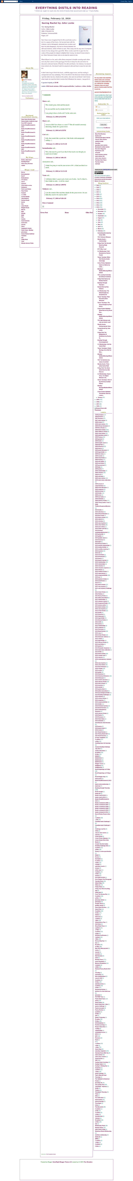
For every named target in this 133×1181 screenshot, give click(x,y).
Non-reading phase (100, 976)
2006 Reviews (99, 416)
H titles (97, 913)
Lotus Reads (24, 206)
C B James (24, 179)
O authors (98, 980)
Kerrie (23, 202)
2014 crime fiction (100, 664)
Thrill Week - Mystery (101, 1086)
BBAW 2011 (98, 760)
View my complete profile (27, 95)
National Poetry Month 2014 (102, 969)
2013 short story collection (102, 650)
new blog (97, 972)
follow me (97, 885)
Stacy (23, 226)
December (101, 209)
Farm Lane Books (26, 189)
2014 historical (99, 674)
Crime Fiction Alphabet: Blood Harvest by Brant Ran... (105, 310)
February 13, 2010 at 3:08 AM (56, 157)
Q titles (97, 1013)
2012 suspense (99, 627)
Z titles (97, 1146)
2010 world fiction (100, 581)
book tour (97, 786)
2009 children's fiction (101, 431)
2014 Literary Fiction (101, 681)
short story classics (100, 158)
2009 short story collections (103, 480)
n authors (97, 965)
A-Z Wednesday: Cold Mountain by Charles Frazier (104, 253)
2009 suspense (99, 489)
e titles (97, 862)
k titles (97, 933)
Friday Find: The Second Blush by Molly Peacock (104, 245)
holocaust (98, 916)
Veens (44, 175)
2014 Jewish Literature (101, 679)
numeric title (98, 978)
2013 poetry (98, 646)
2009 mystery (99, 459)
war (96, 1123)
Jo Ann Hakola (25, 196)
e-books (97, 864)
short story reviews (100, 1056)
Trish (22, 241)
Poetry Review (99, 1010)
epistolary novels (100, 866)
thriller (97, 1088)
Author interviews (100, 750)
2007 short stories (100, 420)
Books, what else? (26, 160)
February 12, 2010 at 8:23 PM (56, 117)
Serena (23, 224)
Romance (97, 1038)
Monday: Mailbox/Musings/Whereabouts (105, 316)
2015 (97, 196)
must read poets (99, 961)
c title (96, 819)
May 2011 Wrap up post (101, 948)
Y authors (97, 1140)
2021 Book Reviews (100, 735)
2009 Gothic (98, 441)
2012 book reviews (100, 607)
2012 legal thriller (100, 618)
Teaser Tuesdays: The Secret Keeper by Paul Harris (104, 304)
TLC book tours (99, 1097)
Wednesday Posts (100, 1125)
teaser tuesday (99, 1073)
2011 (97, 205)
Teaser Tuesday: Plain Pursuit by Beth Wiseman (104, 298)
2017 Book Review (100, 732)
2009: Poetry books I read (102, 502)
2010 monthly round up (101, 549)
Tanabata (23, 235)
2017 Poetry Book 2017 (101, 734)
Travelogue (98, 1103)
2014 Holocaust (99, 678)
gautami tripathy (27, 79)
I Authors (97, 918)
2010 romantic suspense (102, 567)
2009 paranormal (100, 465)
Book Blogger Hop (100, 776)
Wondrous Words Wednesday (103, 1131)
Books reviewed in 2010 (101, 810)
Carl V (23, 181)
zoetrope (97, 163)
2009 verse (98, 495)
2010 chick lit (98, 519)
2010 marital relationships (102, 545)
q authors (97, 1012)
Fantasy (97, 875)
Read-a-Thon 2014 (100, 1026)
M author (97, 944)
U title (96, 1110)
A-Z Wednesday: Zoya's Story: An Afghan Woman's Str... (104, 375)
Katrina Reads (25, 200)
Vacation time (99, 1116)
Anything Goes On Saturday (103, 743)
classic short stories (101, 832)
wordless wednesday (101, 1135)
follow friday (98, 883)
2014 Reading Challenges (102, 694)
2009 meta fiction (100, 457)
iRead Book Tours (100, 926)
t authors (97, 1069)
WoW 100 (97, 1137)
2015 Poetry (98, 715)
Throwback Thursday (101, 1092)
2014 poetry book (100, 689)
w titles (97, 1122)
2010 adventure (99, 512)
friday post (98, 892)
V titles (97, 1114)
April (99, 226)
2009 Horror (98, 448)
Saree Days (98, 1049)
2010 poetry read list (101, 560)
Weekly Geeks (99, 1127)
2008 (97, 402)
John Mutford (25, 198)
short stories (98, 1054)
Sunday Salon (99, 1064)
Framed (23, 193)
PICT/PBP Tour (99, 997)
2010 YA (97, 582)
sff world (97, 152)
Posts (98, 107)
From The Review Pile (101, 894)
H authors (98, 911)
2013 (97, 200)
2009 (97, 399)
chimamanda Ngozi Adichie (102, 137)
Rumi (96, 1040)
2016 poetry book (100, 728)
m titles (97, 946)
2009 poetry (98, 469)
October (100, 213)
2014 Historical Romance (102, 676)
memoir (97, 952)
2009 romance (99, 472)
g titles (97, 898)
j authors (97, 928)
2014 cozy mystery (100, 663)
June (99, 222)
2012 (97, 203)
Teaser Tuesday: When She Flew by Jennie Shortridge (104, 259)
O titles (97, 982)
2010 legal (98, 541)
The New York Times (100, 160)
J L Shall (23, 194)
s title (96, 1045)
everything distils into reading (66, 7)
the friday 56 (98, 1082)
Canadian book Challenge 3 (102, 821)
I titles (96, 920)
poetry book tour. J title (101, 1004)
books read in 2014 (100, 797)
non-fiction (98, 974)
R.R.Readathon (99, 1023)
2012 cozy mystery (100, 608)
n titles (97, 967)
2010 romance (99, 566)
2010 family (98, 510)
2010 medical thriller (100, 547)
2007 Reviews (99, 418)
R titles (97, 1021)
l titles (96, 939)
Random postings (100, 1025)
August (100, 218)
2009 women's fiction (101, 500)
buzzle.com (98, 136)
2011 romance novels (101, 601)
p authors (97, 985)
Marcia (23, 209)
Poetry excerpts (99, 1008)
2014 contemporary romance (103, 659)
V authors (97, 1112)
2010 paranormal (100, 556)
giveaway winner (99, 900)
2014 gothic (98, 672)
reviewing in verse (100, 1032)
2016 (97, 194)
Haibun (97, 914)
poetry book (98, 1002)
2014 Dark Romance (101, 666)
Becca (23, 172)
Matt (22, 211)
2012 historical (99, 614)
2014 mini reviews (100, 683)
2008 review (98, 422)
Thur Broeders (88, 1162)
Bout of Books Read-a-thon (102, 814)
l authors (97, 937)
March (100, 228)
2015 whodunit (99, 720)
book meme (98, 778)
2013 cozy (98, 633)
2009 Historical (99, 446)
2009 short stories (100, 478)
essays (97, 868)
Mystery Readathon (100, 963)
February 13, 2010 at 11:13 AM (56, 171)
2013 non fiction (99, 644)
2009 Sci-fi (98, 474)
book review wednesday (101, 784)
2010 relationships (100, 562)
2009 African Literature (101, 426)
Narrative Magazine (100, 149)
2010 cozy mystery (100, 523)
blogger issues (99, 763)
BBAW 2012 (98, 762)
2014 (97, 198)
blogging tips (98, 767)
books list (97, 793)
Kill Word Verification (101, 935)
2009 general (98, 439)
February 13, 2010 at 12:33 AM (56, 144)
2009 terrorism (99, 491)
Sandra (23, 219)
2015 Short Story (99, 719)
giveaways (98, 901)
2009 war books (99, 497)
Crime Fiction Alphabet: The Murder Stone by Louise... (104, 393)
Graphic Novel (99, 903)
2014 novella (98, 687)
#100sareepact (99, 414)
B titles (97, 754)
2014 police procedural (101, 691)
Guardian (97, 143)
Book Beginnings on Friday (102, 769)
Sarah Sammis (25, 221)
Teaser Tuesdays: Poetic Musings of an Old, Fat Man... (104, 350)
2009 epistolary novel (101, 435)
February (100, 231)
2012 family (98, 612)
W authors (98, 1120)
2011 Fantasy (99, 594)
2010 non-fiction (99, 554)
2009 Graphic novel (100, 442)
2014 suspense (99, 700)
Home (67, 212)
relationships (98, 1030)
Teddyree (45, 189)
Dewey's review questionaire (103, 851)
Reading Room (25, 161)
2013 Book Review (100, 631)
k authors (97, 931)
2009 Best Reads (100, 427)
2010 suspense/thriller (101, 575)
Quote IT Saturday (100, 1017)
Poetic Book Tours (100, 999)
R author (97, 1019)
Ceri (43, 134)
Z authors (97, 1144)
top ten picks (98, 1099)
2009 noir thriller (99, 461)
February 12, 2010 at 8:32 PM (56, 130)
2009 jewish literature (101, 450)
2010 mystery (99, 551)
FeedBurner (107, 127)
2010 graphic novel (100, 538)
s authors (97, 1043)
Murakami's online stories (102, 147)
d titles (97, 849)
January (100, 397)
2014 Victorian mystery (101, 706)
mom (96, 957)
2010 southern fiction (101, 571)
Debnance (24, 187)
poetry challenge (99, 1006)
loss (96, 943)
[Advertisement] (68, 29)
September (101, 215)
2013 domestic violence (101, 636)
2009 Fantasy (99, 437)
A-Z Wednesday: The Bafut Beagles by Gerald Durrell (103, 292)
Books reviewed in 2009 (101, 808)
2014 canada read (100, 655)
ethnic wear (98, 870)
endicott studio (99, 141)
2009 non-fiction (99, 463)
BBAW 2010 (98, 758)
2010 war (97, 577)
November (101, 211)
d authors (97, 847)
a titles (97, 741)
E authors (97, 860)
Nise (22, 217)
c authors (97, 817)
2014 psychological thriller (102, 692)
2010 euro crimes (100, 526)
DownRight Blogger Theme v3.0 (62, 1162)
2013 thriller (98, 651)
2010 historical (99, 540)
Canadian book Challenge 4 (102, 825)
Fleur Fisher (24, 191)
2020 (97, 187)
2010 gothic (98, 536)
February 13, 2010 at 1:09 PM (56, 185)
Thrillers (97, 1090)
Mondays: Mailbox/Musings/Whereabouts (105, 270)
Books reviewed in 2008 (101, 806)
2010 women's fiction (101, 579)
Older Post (89, 212)
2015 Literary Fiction (101, 713)
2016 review (98, 730)
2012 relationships (100, 625)
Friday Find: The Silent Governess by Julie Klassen (104, 369)
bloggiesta (98, 765)
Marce (44, 101)
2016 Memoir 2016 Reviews (102, 722)
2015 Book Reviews (100, 707)
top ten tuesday (99, 1101)
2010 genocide (99, 534)
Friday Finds (98, 886)
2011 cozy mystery (100, 586)
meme (97, 950)
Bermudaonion (25, 174)
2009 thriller (98, 493)
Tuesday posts (99, 1107)
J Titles (97, 929)
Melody (23, 213)
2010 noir (97, 553)
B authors (98, 752)
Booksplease (25, 178)
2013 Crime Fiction (100, 635)
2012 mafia (98, 622)
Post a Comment (47, 203)
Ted (22, 237)
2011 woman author (100, 605)
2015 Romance (99, 717)
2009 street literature (101, 487)
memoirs (97, 954)
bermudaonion (47, 148)
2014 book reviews (100, 653)
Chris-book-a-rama (26, 185)
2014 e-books (99, 668)
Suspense (98, 1067)
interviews (98, 924)
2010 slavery (98, 569)
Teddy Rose (24, 239)
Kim (22, 204)
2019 (97, 190)
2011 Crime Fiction (100, 592)
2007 (97, 404)
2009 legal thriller (100, 452)
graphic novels (99, 905)
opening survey (99, 984)
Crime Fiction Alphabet (101, 838)
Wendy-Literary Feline (27, 243)
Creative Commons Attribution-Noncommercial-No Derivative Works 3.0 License (103, 179)
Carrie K (23, 183)
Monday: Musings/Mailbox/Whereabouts (105, 387)
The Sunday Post (99, 1084)
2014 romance (99, 696)
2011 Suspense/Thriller (101, 603)
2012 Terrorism (99, 629)
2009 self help (99, 476)
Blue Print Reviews (100, 134)
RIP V (96, 1036)
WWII (96, 1138)
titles (96, 1095)
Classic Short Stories (101, 139)
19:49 (56, 82)
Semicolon (24, 222)
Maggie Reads (25, 207)
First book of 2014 (100, 877)
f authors (97, 872)
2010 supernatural (100, 573)
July (99, 220)
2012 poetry (98, 623)
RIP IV (96, 1034)
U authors (98, 1109)
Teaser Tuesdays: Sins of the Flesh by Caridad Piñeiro (104, 381)
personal (97, 995)
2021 (97, 185)
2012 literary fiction (100, 620)
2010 (97, 207)
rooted (23, 165)
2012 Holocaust (99, 616)
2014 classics (99, 657)
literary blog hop (99, 941)
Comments (100, 110)
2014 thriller (98, 704)
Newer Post (44, 212)
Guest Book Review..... (101, 907)
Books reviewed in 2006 (101, 803)
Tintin (96, 1094)
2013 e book (98, 638)
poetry (97, 1000)
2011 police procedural (101, 597)
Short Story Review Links (28, 119)
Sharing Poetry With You (101, 1053)
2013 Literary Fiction (101, 642)
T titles (97, 1071)
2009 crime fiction (100, 433)
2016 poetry (98, 726)
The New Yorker (99, 162)
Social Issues (99, 1058)
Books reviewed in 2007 (101, 804)
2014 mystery (99, 685)
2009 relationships (100, 470)
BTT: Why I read (102, 249)
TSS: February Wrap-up (104, 237)
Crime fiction (98, 836)
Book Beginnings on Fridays (103, 773)
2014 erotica (98, 670)
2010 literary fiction (100, 543)
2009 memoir (98, 456)
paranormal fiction (100, 989)
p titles (97, 987)
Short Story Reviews (27, 163)
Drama (97, 857)
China (96, 831)
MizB (22, 215)
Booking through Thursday (102, 788)
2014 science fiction (100, 698)
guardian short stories (101, 145)
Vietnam (97, 1118)
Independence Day (100, 922)
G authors (98, 896)
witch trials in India (100, 1129)
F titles (97, 873)
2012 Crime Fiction (100, 610)
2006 (97, 406)
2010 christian (99, 521)
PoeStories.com (99, 150)
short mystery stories (101, 154)
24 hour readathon (100, 737)
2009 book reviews (100, 429)
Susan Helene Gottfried (27, 234)
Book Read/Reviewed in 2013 (103, 780)
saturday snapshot (100, 1051)
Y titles (97, 1142)
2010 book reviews (100, 517)
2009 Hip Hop (99, 444)
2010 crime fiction (100, 525)
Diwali (96, 855)
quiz (96, 1015)
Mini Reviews (98, 956)
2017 (97, 192)
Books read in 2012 (100, 795)
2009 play (97, 467)
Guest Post (98, 909)
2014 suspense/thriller (101, 702)
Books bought (99, 791)
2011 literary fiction (100, 595)
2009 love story (99, 454)
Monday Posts (99, 959)
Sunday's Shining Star (101, 1066)
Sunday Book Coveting (101, 1062)
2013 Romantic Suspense (102, 648)
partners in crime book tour (102, 991)
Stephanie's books (26, 228)
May (99, 224)
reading (97, 1028)
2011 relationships (100, 599)
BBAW (97, 756)
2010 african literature (101, 513)
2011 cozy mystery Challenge (103, 588)
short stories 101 (100, 156)
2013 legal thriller (100, 640)
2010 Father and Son (101, 528)
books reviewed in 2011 (101, 812)
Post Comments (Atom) (51, 1154)
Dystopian (98, 858)
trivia (96, 1105)
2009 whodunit (99, 498)
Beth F (23, 176)
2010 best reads (99, 515)
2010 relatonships (100, 564)
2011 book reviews (100, 584)
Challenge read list (100, 829)
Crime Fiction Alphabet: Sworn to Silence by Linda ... (104, 264)
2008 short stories (100, 424)
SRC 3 (97, 1060)
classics (97, 834)
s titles (97, 1047)
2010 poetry (98, 558)
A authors (98, 739)
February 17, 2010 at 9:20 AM (56, 198)
